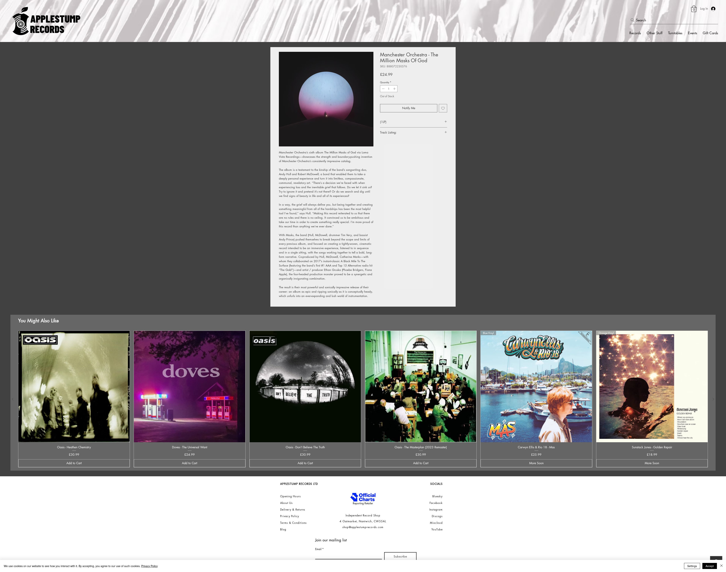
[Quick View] (74, 386)
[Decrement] (383, 88)
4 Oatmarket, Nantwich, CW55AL (363, 521)
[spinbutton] (388, 88)
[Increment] (394, 88)
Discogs (437, 516)
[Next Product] (713, 399)
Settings (692, 566)
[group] (363, 399)
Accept (710, 566)
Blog (283, 529)
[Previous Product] (12, 399)
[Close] (721, 566)
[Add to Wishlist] (443, 108)
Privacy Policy (149, 566)
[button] (694, 8)
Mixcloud (436, 523)
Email (319, 549)
